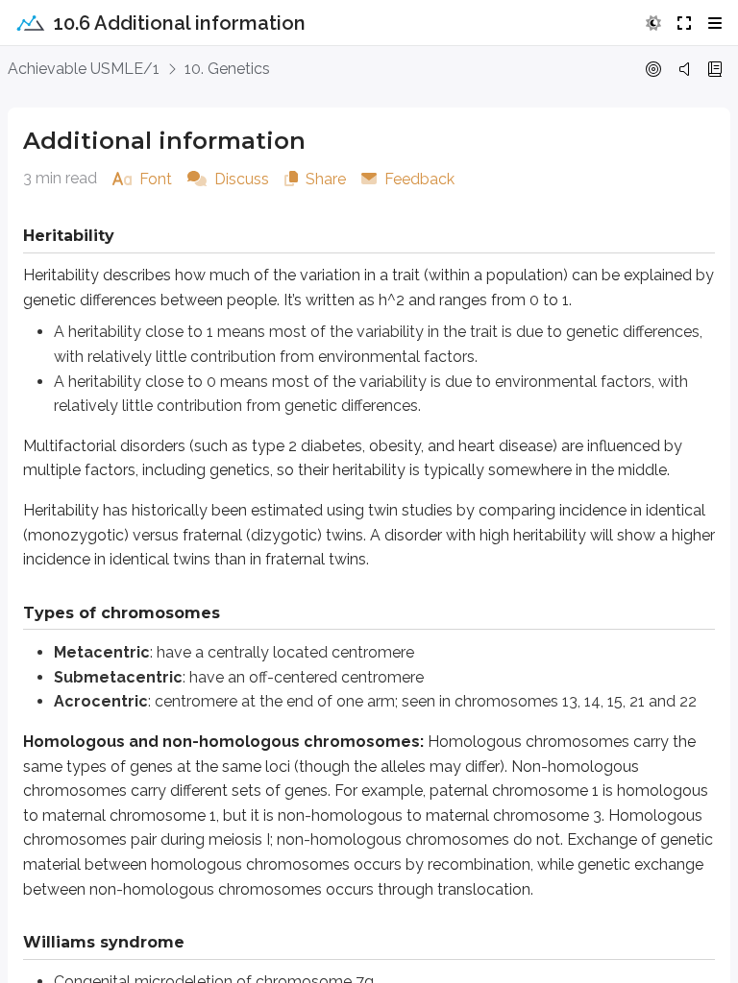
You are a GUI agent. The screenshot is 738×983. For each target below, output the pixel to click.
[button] (653, 23)
